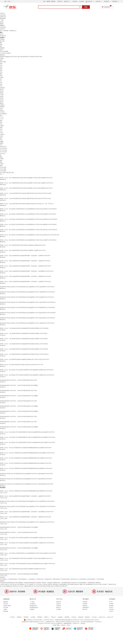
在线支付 (58, 603)
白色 (1, 65)
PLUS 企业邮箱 (29, 584)
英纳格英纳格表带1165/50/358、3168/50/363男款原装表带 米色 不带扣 (18, 401)
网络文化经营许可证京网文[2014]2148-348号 (67, 621)
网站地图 (55, 584)
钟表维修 (6, 30)
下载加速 (110, 584)
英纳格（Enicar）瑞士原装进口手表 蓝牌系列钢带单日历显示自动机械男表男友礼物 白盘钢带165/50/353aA (27, 442)
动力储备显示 (3, 113)
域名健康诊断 (89, 584)
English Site (102, 617)
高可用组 (43, 586)
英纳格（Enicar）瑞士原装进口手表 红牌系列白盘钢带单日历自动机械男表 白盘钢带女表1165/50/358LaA (27, 375)
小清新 (1, 94)
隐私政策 (87, 617)
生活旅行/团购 (7, 605)
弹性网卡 (50, 584)
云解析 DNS (82, 584)
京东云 (68, 625)
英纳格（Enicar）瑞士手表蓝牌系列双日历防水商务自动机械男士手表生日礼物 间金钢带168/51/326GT (26, 177)
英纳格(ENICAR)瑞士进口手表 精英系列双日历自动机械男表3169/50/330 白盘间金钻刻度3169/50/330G (26, 484)
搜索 (85, 7)
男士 (1, 79)
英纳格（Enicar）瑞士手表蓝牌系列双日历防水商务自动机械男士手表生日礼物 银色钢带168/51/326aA (26, 188)
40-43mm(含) (3, 151)
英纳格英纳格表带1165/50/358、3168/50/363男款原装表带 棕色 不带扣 (18, 390)
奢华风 (1, 103)
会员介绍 (5, 603)
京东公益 (94, 617)
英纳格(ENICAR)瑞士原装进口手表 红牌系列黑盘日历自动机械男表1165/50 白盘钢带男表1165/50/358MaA (27, 292)
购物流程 (5, 601)
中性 (1, 82)
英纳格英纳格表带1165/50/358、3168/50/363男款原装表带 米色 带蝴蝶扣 (19, 395)
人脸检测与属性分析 (28, 586)
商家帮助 (39, 617)
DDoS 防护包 (37, 586)
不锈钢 (1, 58)
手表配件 (2, 39)
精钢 (1, 60)
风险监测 (80, 617)
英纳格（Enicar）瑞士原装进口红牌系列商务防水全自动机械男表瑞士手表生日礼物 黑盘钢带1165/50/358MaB (28, 224)
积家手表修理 (56, 579)
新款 (46, 584)
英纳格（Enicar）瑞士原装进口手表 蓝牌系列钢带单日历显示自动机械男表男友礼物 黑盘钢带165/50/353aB (27, 437)
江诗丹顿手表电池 (12, 579)
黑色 (1, 63)
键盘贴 (1, 23)
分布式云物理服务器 (6, 586)
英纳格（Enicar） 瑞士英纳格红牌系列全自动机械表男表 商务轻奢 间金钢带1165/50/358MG (23, 333)
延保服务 (111, 605)
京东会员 (75, 1)
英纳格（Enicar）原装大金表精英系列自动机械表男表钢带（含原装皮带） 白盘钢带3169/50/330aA (25, 281)
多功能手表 (3, 36)
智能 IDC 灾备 (8, 584)
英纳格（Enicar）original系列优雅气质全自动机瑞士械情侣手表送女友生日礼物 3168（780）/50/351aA (26, 203)
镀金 (1, 120)
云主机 (43, 584)
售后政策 (85, 601)
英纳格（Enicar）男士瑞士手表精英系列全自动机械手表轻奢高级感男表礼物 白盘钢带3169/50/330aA (26, 458)
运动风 (1, 100)
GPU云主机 (20, 586)
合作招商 (33, 617)
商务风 (1, 98)
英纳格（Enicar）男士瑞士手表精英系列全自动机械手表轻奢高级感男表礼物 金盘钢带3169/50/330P (25, 447)
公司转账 (58, 609)
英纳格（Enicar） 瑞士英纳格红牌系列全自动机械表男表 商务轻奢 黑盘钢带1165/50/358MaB (24, 349)
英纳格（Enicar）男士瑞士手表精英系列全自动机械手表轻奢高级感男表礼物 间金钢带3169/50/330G (26, 463)
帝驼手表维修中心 (22, 579)
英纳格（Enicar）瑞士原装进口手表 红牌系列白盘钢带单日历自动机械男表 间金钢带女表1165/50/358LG (27, 369)
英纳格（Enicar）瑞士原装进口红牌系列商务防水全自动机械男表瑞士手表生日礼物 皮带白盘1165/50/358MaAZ (28, 229)
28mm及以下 (3, 146)
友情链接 (60, 617)
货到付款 (58, 601)
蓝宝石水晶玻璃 (4, 51)
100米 (1, 132)
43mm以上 (3, 153)
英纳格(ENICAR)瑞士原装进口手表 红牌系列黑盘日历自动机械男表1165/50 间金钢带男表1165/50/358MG (27, 286)
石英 (1, 86)
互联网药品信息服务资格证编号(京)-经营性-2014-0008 (69, 620)
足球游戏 (14, 586)
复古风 (1, 101)
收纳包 (1, 22)
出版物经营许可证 (50, 621)
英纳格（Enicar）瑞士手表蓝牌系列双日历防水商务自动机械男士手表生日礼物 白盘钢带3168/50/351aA (26, 183)
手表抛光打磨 (47, 579)
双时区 (1, 110)
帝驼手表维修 (100, 579)
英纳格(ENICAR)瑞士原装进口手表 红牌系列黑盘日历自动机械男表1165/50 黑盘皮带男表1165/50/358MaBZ (28, 312)
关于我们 (12, 617)
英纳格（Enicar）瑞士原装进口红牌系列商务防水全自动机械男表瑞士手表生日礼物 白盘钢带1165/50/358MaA (28, 240)
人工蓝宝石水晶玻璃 (5, 53)
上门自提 (32, 601)
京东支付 (63, 625)
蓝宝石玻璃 (3, 61)
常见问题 (5, 607)
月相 (1, 108)
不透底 (1, 164)
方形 (1, 139)
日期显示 (2, 105)
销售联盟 (67, 617)
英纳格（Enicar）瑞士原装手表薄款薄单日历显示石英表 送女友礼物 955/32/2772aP (21, 364)
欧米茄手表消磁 (65, 579)
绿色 (1, 75)
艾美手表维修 (82, 579)
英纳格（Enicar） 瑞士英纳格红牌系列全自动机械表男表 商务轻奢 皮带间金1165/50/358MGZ (24, 344)
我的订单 (60, 1)
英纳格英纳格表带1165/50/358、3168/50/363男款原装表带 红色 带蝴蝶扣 (19, 406)
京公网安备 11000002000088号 (34, 620)
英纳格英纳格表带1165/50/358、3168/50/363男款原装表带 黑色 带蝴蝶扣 (19, 385)
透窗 (1, 165)
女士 (1, 81)
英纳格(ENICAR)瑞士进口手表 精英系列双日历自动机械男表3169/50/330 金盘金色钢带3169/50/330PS (26, 473)
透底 (1, 162)
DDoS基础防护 (21, 584)
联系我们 (19, 617)
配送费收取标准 (34, 607)
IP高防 (63, 586)
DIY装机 (111, 603)
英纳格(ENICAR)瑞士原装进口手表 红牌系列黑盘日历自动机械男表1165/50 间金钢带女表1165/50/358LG (27, 297)
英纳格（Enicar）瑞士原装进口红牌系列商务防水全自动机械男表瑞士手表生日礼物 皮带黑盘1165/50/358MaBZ (28, 219)
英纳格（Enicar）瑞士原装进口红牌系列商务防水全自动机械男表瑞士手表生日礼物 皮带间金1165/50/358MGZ (28, 209)
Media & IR (110, 617)
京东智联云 (104, 584)
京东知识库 (3, 15)
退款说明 (85, 605)
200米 (1, 136)
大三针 (1, 119)
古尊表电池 (32, 579)
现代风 (1, 91)
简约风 (1, 89)
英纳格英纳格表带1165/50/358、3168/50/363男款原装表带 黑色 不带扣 (18, 380)
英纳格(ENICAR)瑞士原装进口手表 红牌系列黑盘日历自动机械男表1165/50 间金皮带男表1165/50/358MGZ (27, 318)
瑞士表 (1, 34)
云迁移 (99, 584)
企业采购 (81, 1)
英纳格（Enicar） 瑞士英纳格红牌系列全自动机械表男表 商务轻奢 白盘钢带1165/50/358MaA (24, 338)
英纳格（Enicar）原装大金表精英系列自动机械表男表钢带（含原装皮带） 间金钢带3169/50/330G (25, 260)
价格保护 (85, 603)
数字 (1, 42)
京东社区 (73, 617)
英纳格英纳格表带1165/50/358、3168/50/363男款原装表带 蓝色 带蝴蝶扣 (19, 411)
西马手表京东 (74, 579)
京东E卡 (111, 607)
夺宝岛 (111, 601)
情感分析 (76, 584)
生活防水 (2, 134)
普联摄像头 (3, 18)
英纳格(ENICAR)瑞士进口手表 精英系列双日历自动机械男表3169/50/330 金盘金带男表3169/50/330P (26, 478)
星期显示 (2, 106)
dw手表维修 (3, 579)
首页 (1, 30)
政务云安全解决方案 (56, 586)
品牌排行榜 (3, 16)
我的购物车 (107, 7)
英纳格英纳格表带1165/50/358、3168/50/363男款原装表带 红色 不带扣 (18, 421)
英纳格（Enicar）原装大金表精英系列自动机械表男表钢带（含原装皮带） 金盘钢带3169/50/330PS (25, 266)
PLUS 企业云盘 (37, 584)
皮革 (1, 122)
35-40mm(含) (3, 150)
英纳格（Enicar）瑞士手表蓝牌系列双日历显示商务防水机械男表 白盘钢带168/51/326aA (23, 250)
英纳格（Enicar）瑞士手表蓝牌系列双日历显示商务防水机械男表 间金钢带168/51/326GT (23, 245)
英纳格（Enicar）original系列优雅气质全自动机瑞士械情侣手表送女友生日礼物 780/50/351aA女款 (25, 198)
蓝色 (1, 70)
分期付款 (58, 605)
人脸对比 (2, 584)
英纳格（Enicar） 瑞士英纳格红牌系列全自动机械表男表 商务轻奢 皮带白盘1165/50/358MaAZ (24, 354)
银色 (1, 74)
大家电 (5, 609)
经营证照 (83, 623)
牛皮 (1, 124)
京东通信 (111, 609)
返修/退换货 (86, 607)
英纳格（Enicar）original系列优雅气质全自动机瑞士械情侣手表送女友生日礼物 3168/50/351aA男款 (25, 193)
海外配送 (32, 609)
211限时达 (32, 603)
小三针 (1, 117)
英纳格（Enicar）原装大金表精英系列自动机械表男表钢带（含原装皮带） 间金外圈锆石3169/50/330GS (26, 271)
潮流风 (1, 93)
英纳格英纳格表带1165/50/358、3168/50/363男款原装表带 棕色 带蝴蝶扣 (19, 427)
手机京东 (89, 1)
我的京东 (66, 1)
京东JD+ (111, 611)
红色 (1, 72)
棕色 (1, 67)
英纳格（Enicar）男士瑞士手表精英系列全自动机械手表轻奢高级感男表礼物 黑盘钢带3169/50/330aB (26, 468)
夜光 (1, 115)
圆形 (1, 138)
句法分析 (95, 584)
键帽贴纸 (2, 25)
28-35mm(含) (3, 148)
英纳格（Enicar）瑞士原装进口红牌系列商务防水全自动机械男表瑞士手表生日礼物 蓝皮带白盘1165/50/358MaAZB (29, 235)
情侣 (1, 84)
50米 (1, 131)
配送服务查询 (33, 605)
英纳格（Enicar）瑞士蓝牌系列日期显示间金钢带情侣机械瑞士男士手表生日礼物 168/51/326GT (24, 359)
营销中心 (46, 617)
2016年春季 (3, 170)
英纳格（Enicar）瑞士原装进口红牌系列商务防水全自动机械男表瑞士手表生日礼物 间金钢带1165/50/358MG (28, 214)
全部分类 (2, 13)
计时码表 (2, 112)
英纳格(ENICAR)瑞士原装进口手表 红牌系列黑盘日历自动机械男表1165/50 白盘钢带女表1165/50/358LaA (27, 323)
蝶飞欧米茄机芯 (91, 579)
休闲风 (1, 96)
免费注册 (53, 1)
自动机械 (2, 87)
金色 (1, 68)
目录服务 (48, 586)
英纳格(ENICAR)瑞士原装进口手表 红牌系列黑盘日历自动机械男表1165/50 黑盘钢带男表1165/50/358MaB (27, 307)
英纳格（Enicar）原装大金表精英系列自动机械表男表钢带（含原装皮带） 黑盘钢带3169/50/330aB (25, 276)
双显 (1, 44)
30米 (1, 129)
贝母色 (1, 77)
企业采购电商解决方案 (63, 584)
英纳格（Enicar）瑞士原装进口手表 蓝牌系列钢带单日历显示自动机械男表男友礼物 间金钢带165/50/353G (27, 432)
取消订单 (85, 609)
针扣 (1, 145)
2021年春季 (3, 169)
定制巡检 (71, 584)
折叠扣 (1, 141)
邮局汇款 (58, 607)
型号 (66, 586)
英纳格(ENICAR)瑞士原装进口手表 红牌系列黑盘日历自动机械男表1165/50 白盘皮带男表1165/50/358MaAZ (28, 302)
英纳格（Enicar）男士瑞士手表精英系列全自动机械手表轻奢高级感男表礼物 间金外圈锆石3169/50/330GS (27, 453)
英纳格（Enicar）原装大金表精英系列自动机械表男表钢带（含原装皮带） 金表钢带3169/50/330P (25, 255)
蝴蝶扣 (1, 143)
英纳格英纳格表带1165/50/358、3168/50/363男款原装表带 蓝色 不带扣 (18, 416)
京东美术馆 (3, 27)
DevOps (14, 584)
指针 (1, 46)
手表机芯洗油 (39, 579)
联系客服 (5, 611)
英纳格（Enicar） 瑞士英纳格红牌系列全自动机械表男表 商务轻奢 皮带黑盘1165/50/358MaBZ (24, 328)
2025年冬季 (3, 167)
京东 (16, 8)
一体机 (1, 20)
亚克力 (1, 49)
